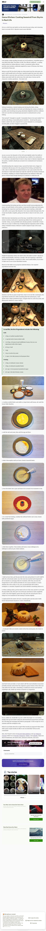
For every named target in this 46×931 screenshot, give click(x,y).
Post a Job (36, 840)
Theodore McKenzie (8, 14)
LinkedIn (35, 735)
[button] (23, 46)
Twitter (28, 735)
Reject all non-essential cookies (34, 920)
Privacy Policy (7, 926)
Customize (34, 923)
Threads (16, 735)
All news (22, 797)
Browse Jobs (36, 819)
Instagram (22, 735)
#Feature (5, 23)
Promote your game (35, 1)
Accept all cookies (34, 918)
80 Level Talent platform (24, 734)
